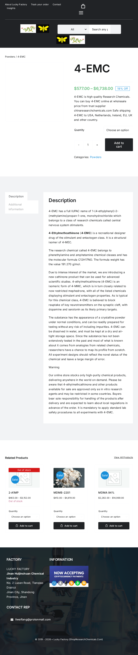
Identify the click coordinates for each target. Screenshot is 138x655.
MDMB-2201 (62, 492)
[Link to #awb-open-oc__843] (81, 12)
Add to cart (119, 144)
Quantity (79, 130)
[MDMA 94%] (113, 477)
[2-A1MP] (24, 477)
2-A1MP (14, 492)
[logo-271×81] (34, 25)
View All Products (123, 457)
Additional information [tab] (16, 207)
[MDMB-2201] (69, 477)
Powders (95, 157)
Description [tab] (16, 196)
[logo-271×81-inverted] (70, 36)
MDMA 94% (106, 492)
